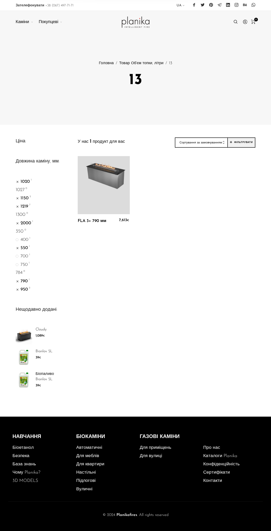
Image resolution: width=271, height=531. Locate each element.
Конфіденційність (221, 464)
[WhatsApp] (253, 5)
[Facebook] (194, 5)
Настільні (86, 472)
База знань (24, 464)
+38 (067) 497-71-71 (44, 5)
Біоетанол (23, 447)
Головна (106, 63)
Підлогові (86, 480)
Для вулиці (151, 456)
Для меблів (87, 456)
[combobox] (201, 143)
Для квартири (90, 464)
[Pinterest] (211, 5)
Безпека (20, 456)
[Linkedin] (228, 5)
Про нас (211, 447)
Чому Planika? (26, 472)
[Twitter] (203, 5)
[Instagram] (236, 5)
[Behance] (245, 5)
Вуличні (84, 489)
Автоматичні (89, 447)
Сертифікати (216, 472)
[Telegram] (219, 5)
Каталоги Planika (220, 456)
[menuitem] (181, 6)
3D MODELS (25, 480)
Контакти (212, 480)
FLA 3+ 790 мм (92, 221)
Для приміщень (155, 447)
